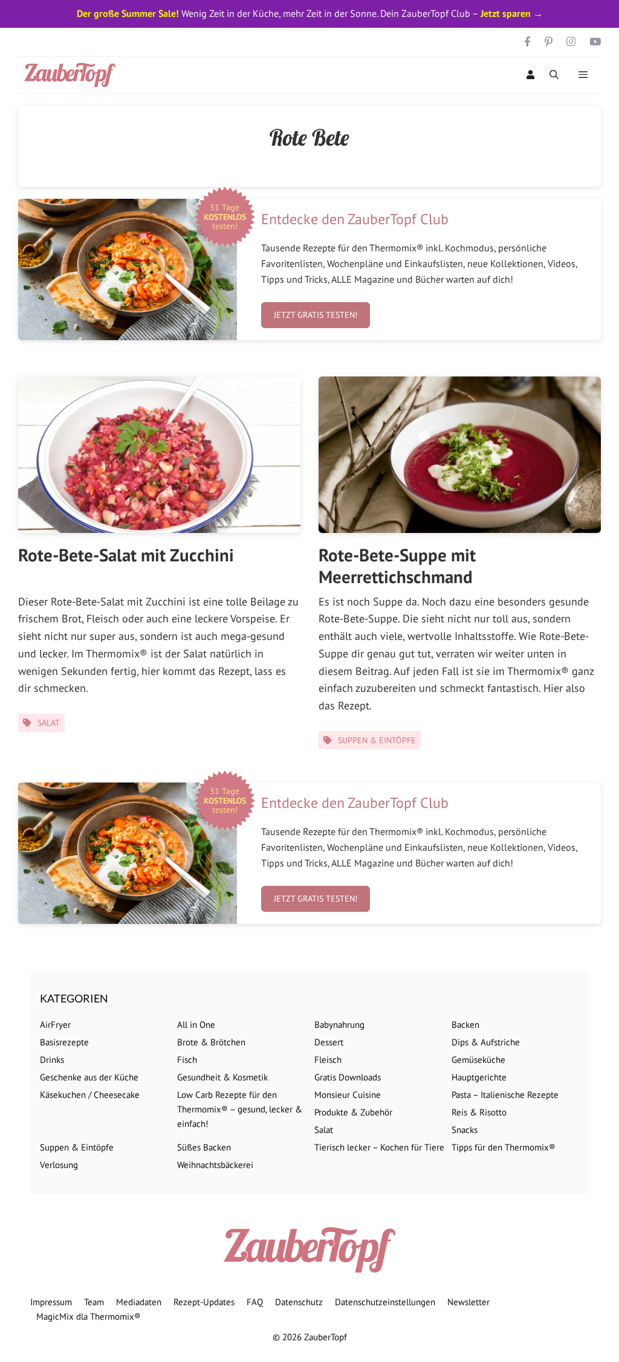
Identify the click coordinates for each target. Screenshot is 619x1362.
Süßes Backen (204, 1147)
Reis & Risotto (479, 1112)
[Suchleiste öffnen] (554, 75)
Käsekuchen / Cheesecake (90, 1094)
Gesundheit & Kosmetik (222, 1077)
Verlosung (59, 1164)
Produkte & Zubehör (353, 1112)
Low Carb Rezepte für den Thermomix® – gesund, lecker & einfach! (239, 1109)
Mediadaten (138, 1302)
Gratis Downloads (347, 1077)
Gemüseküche (478, 1059)
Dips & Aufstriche (486, 1042)
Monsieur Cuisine (347, 1094)
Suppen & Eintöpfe (377, 740)
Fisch (187, 1059)
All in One (196, 1024)
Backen (465, 1024)
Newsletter (468, 1302)
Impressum (51, 1302)
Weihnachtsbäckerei (215, 1164)
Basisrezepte (64, 1042)
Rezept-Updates (204, 1302)
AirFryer (55, 1024)
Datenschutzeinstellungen (385, 1302)
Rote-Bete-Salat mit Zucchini (126, 554)
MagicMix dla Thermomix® (88, 1316)
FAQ (255, 1302)
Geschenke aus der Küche (89, 1077)
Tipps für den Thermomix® (504, 1147)
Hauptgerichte (479, 1077)
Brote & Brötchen (211, 1042)
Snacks (465, 1129)
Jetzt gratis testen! (315, 314)
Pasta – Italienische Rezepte (505, 1094)
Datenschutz (299, 1302)
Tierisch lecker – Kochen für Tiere (379, 1147)
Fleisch (328, 1059)
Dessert (328, 1042)
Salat (48, 722)
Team (94, 1302)
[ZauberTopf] (73, 75)
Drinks (52, 1059)
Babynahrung (339, 1024)
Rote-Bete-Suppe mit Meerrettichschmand (397, 565)
